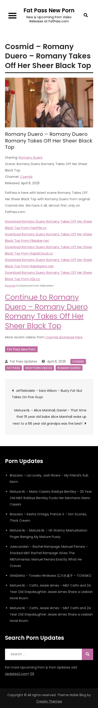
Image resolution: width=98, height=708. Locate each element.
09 (32, 673)
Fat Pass (13, 368)
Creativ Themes (49, 701)
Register (10, 285)
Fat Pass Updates (23, 361)
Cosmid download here (64, 337)
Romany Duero (31, 157)
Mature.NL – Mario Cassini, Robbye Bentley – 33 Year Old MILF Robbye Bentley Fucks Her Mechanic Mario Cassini (51, 498)
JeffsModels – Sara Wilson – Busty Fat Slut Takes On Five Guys (47, 393)
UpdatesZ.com (16, 673)
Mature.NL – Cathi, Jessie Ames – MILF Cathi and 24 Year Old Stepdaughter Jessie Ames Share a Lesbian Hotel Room (51, 591)
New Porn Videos (38, 368)
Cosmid (26, 176)
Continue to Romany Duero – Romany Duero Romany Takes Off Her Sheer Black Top (46, 311)
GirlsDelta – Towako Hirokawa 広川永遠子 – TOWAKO (50, 575)
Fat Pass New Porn (49, 10)
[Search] (87, 654)
